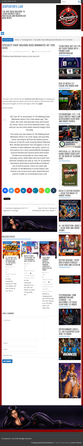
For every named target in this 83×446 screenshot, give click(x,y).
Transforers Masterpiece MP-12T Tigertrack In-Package (15, 209)
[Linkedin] (23, 190)
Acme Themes (76, 443)
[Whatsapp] (47, 190)
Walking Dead (46, 51)
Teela (50, 291)
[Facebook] (5, 190)
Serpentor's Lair (12, 6)
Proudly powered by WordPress (42, 443)
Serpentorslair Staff (23, 51)
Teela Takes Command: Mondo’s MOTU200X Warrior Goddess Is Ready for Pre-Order (47, 263)
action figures (29, 276)
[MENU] (2, 33)
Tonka (32, 278)
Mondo (45, 291)
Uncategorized (7, 242)
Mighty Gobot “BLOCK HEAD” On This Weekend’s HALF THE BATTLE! (29, 258)
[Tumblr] (53, 190)
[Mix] (41, 190)
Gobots (26, 278)
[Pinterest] (29, 190)
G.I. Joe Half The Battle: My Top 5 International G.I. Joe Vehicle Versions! (11, 261)
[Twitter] (11, 190)
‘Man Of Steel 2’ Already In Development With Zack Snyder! (44, 209)
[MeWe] (35, 190)
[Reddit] (17, 190)
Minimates (37, 51)
